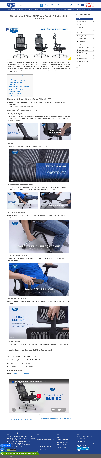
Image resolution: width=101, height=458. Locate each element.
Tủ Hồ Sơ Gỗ (42, 9)
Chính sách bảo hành (62, 444)
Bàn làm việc (82, 21)
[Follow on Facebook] (89, 1)
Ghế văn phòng (83, 18)
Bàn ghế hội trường (84, 47)
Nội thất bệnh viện (83, 61)
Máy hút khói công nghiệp (87, 456)
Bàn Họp (36, 9)
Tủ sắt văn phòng (83, 33)
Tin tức (39, 13)
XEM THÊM (90, 9)
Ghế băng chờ (82, 41)
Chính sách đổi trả (61, 447)
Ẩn (22, 76)
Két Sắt (60, 9)
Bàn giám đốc (82, 24)
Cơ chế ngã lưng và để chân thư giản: (19, 86)
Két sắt (80, 44)
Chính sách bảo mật (61, 450)
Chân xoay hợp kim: (15, 93)
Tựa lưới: (12, 84)
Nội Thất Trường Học (69, 9)
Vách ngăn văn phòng (84, 55)
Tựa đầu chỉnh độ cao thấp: (16, 91)
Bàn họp (81, 27)
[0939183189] (2, 449)
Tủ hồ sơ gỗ (82, 30)
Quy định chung (60, 437)
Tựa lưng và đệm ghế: (15, 82)
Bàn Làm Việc (20, 9)
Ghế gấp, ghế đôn (83, 36)
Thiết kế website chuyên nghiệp (52, 456)
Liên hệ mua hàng (41, 449)
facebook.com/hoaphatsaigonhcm (21, 373)
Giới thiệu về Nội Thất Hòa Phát (44, 443)
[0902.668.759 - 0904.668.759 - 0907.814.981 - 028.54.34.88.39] (2, 453)
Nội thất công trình (83, 50)
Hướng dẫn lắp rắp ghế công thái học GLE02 (21, 420)
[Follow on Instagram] (90, 1)
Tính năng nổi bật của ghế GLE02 (16, 80)
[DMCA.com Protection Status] (11, 449)
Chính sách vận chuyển (62, 442)
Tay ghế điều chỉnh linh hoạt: (17, 89)
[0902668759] (2, 445)
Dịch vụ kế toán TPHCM (74, 456)
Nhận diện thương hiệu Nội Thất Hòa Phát (46, 440)
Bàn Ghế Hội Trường (80, 9)
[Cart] (82, 5)
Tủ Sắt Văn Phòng (52, 9)
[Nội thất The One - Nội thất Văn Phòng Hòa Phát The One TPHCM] (11, 5)
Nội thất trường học (84, 53)
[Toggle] (93, 19)
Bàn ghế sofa (82, 38)
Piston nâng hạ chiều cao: (16, 88)
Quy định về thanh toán (62, 439)
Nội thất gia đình (83, 58)
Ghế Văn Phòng (11, 9)
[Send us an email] (93, 1)
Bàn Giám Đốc (28, 9)
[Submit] (41, 5)
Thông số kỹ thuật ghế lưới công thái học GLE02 (20, 79)
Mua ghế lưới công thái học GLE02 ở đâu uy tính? (20, 95)
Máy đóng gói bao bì (64, 456)
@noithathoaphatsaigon (18, 377)
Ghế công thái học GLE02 (24, 353)
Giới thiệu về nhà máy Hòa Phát (44, 437)
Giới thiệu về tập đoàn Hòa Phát (44, 446)
